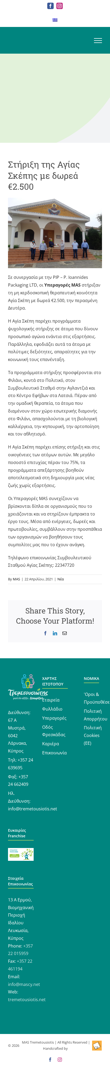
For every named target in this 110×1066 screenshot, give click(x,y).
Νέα (60, 579)
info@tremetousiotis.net (32, 809)
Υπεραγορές (54, 718)
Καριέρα (50, 744)
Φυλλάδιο (52, 709)
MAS (16, 579)
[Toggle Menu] (98, 40)
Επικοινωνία (54, 753)
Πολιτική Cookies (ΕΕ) (93, 735)
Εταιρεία (51, 700)
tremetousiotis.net (27, 999)
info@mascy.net (24, 984)
